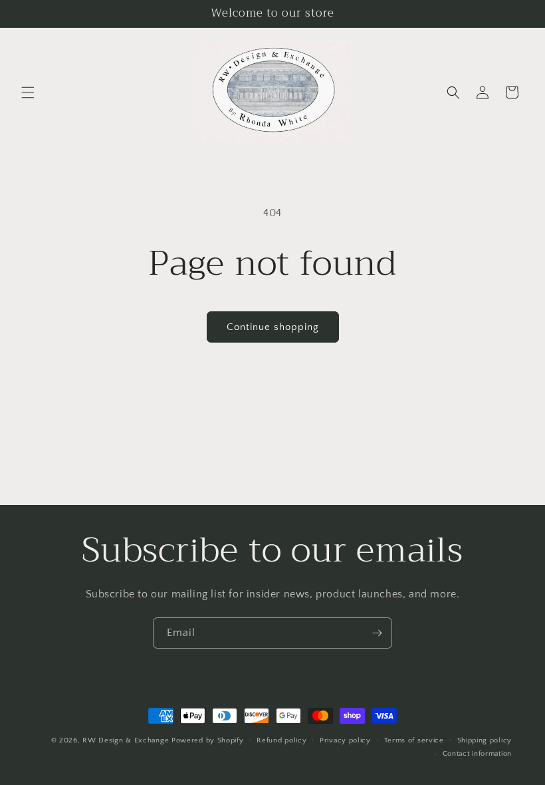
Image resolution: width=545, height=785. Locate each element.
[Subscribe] (376, 633)
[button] (28, 92)
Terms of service (414, 740)
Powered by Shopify (207, 740)
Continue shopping (273, 327)
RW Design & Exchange (125, 740)
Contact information (477, 754)
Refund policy (281, 740)
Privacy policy (345, 740)
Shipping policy (484, 740)
